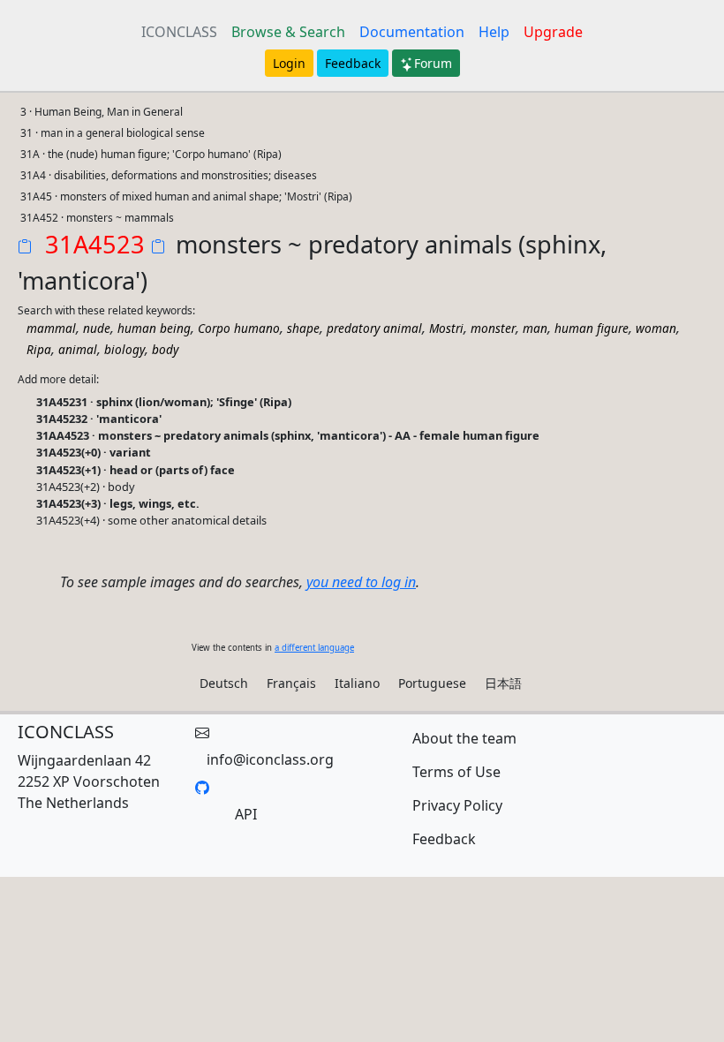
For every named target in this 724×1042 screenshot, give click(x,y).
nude (96, 328)
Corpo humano (239, 328)
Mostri (446, 328)
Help (494, 32)
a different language (314, 647)
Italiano (357, 683)
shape (303, 328)
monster (493, 328)
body (165, 349)
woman (656, 328)
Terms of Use (456, 772)
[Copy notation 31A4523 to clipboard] (28, 248)
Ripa (38, 349)
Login (289, 63)
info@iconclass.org (270, 759)
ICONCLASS (179, 32)
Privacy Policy (457, 805)
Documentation (411, 32)
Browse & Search (288, 32)
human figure (591, 328)
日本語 (503, 683)
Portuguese (432, 683)
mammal (51, 328)
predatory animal (374, 328)
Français (291, 683)
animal (77, 349)
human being (154, 328)
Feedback (353, 63)
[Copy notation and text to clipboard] (161, 248)
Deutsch (224, 683)
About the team (464, 738)
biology (124, 349)
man (535, 328)
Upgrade (553, 32)
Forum (433, 63)
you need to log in (361, 582)
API (246, 814)
